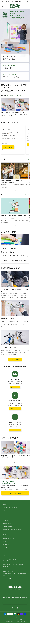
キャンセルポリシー (24, 621)
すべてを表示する (25, 159)
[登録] (25, 602)
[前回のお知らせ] (2, 1)
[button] (2, 5)
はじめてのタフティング (8, 504)
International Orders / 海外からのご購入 (12, 529)
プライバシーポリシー (8, 550)
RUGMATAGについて (7, 520)
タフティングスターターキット (21, 112)
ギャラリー (5, 517)
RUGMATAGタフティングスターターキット (7, 456)
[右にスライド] (18, 190)
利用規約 (5, 541)
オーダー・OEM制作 (7, 526)
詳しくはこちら (15, 387)
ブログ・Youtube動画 (8, 514)
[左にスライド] (11, 190)
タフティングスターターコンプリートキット (7, 113)
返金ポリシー (6, 547)
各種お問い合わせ (7, 523)
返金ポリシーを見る (15, 408)
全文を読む (5, 140)
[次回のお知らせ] (27, 1)
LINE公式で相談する (15, 430)
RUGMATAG (9, 617)
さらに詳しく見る (15, 359)
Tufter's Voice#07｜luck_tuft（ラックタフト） (13, 180)
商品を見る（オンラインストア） (10, 507)
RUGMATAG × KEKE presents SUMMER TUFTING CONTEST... (14, 216)
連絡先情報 (17, 621)
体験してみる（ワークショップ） (10, 510)
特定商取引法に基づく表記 (9, 538)
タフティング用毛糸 (19, 455)
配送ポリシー (6, 544)
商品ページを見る (8, 147)
